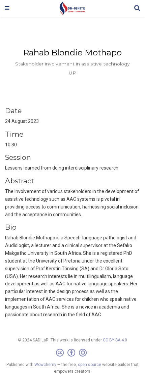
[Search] (137, 8)
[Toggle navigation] (7, 8)
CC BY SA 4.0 (115, 340)
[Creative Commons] (72, 352)
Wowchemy (45, 364)
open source (89, 364)
